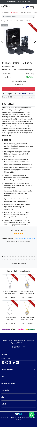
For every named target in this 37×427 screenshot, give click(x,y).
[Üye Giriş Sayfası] (24, 7)
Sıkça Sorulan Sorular (8, 383)
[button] (34, 41)
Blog (2, 376)
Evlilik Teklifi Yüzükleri (26, 12)
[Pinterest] (10, 362)
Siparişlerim (21, 1)
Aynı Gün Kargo (14, 12)
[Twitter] (14, 362)
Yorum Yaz (14, 263)
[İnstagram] (7, 362)
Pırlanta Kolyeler (11, 21)
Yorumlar (27, 1)
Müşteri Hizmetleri (11, 1)
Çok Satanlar (5, 12)
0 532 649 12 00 (18, 347)
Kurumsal (4, 354)
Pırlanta (4, 404)
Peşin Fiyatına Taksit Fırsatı (18, 81)
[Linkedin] (17, 362)
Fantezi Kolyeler (21, 21)
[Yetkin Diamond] (5, 7)
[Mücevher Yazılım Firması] (18, 414)
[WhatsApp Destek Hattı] (32, 415)
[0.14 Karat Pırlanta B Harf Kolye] (18, 41)
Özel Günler (5, 390)
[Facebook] (3, 362)
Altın (2, 397)
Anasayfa (3, 21)
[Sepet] (28, 7)
